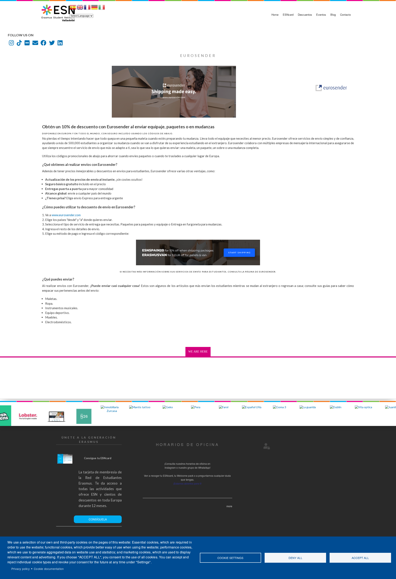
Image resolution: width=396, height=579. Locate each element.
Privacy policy (20, 569)
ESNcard (288, 15)
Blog (333, 15)
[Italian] (101, 9)
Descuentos (305, 15)
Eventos (321, 15)
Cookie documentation (49, 569)
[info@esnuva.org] (35, 44)
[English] (80, 9)
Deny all (295, 558)
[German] (94, 9)
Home (274, 15)
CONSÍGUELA (98, 519)
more (229, 506)
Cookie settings (230, 558)
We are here (198, 351)
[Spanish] (73, 9)
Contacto (345, 15)
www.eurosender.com (66, 215)
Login (266, 446)
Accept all (360, 558)
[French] (87, 9)
